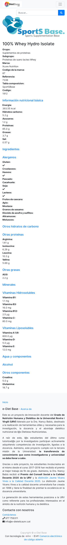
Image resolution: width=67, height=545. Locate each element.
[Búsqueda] (61, 13)
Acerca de (26, 409)
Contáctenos (9, 514)
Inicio (5, 402)
